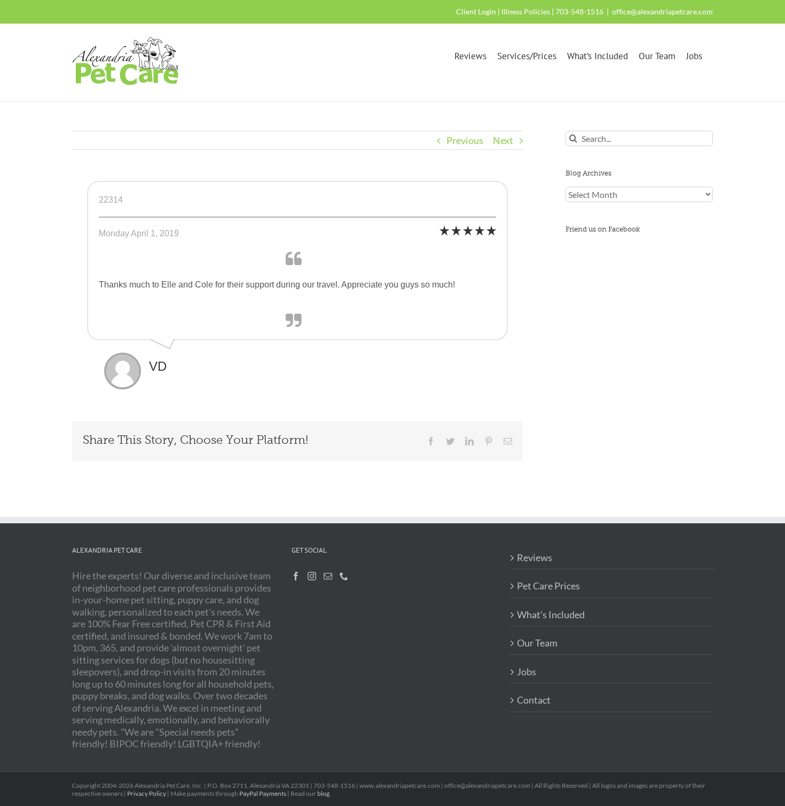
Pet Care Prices (548, 586)
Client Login (476, 11)
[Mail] (328, 576)
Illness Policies (525, 11)
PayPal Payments (262, 793)
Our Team (537, 643)
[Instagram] (312, 576)
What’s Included (551, 614)
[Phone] (344, 576)
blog (323, 793)
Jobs (526, 671)
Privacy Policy (146, 793)
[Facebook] (296, 576)
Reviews (534, 557)
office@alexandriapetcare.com (662, 11)
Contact (534, 700)
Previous (464, 140)
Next (503, 140)
